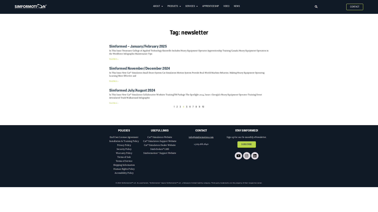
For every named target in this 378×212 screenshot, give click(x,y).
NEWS (237, 6)
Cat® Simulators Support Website (159, 141)
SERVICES (190, 6)
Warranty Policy (124, 153)
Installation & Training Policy (124, 141)
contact (201, 130)
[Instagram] (246, 155)
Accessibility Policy (124, 173)
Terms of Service (124, 161)
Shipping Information (124, 165)
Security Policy (124, 149)
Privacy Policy (124, 145)
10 (203, 107)
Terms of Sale (124, 157)
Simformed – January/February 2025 (138, 46)
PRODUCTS (172, 6)
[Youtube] (238, 155)
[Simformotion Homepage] (31, 6)
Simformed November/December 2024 (139, 69)
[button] (316, 6)
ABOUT (156, 6)
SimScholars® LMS (159, 149)
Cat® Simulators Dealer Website (160, 145)
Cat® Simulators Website (159, 137)
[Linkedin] (255, 155)
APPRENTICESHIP (210, 6)
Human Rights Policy (124, 169)
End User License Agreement (124, 137)
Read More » (113, 59)
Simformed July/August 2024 (132, 90)
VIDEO (226, 6)
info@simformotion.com (201, 137)
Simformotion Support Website (159, 153)
